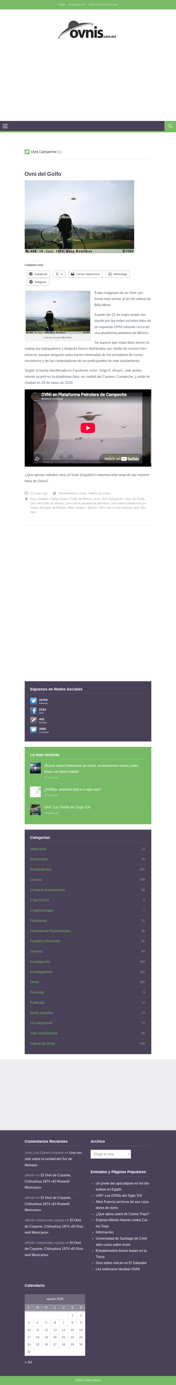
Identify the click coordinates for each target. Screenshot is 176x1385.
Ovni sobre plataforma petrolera (87, 503)
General (36, 951)
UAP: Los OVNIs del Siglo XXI (67, 807)
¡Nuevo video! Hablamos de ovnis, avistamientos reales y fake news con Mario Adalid (91, 769)
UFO (102, 507)
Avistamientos (67, 493)
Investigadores (41, 972)
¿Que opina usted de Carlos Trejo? (122, 1214)
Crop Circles (39, 900)
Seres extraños (41, 1013)
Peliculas (37, 992)
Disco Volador (39, 498)
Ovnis (83, 493)
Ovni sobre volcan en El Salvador (121, 1263)
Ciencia (36, 880)
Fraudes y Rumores (45, 941)
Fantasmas (38, 920)
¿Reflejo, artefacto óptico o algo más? (73, 789)
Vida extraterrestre (44, 1033)
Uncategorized (41, 1023)
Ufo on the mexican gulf (123, 507)
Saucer (92, 507)
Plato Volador (77, 507)
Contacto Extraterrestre (47, 890)
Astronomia (38, 859)
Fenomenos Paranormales (50, 931)
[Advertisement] (100, 80)
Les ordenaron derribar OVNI (118, 1269)
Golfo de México (81, 498)
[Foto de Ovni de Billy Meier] (58, 312)
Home (61, 4)
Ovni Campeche (112, 498)
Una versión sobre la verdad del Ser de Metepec (53, 1159)
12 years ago (39, 493)
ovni (97, 498)
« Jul (28, 1362)
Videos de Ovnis (99, 493)
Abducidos (38, 849)
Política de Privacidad (103, 4)
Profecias (37, 1002)
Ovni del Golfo (42, 174)
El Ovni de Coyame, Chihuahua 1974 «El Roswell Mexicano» (48, 1181)
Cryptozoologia (41, 910)
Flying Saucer (59, 498)
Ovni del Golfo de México (47, 503)
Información (76, 4)
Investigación (40, 961)
